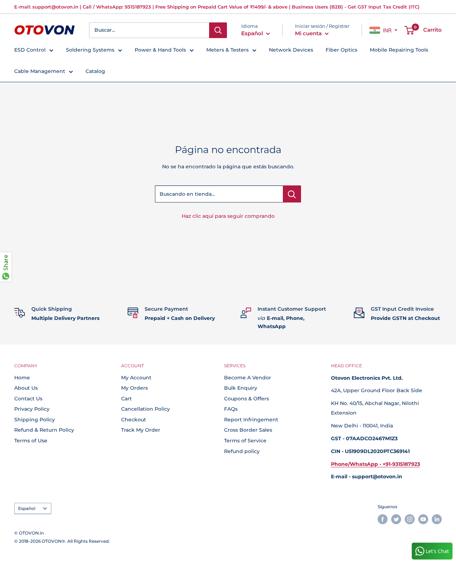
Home (22, 377)
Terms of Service (245, 440)
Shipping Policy (34, 419)
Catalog (95, 71)
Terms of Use (30, 440)
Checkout (133, 419)
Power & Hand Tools (160, 50)
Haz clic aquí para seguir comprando (228, 216)
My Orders (134, 388)
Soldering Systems (90, 50)
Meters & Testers (227, 50)
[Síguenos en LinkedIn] (437, 519)
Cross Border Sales (248, 430)
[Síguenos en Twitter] (396, 519)
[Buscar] (218, 30)
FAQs (231, 409)
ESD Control (30, 50)
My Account (136, 377)
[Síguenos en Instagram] (410, 519)
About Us (26, 388)
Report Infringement (251, 419)
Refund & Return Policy (44, 430)
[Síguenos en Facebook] (383, 519)
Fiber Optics (341, 50)
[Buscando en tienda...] (292, 193)
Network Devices (291, 50)
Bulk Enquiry (240, 388)
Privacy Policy (32, 409)
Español (26, 508)
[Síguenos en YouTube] (423, 519)
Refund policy (242, 451)
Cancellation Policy (145, 409)
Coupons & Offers (246, 398)
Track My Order (140, 430)
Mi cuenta (309, 33)
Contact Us (28, 398)
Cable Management (39, 71)
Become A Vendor (247, 377)
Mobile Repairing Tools (399, 50)
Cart (126, 398)
